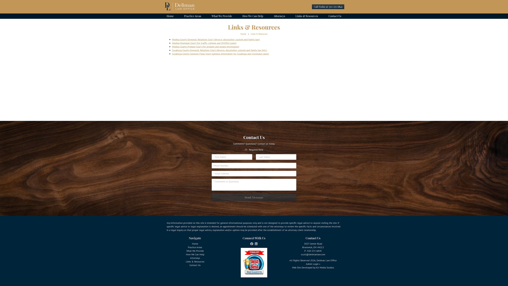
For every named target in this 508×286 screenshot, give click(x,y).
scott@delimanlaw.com (313, 254)
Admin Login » (313, 263)
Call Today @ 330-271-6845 (328, 6)
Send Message (254, 197)
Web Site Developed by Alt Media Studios (313, 267)
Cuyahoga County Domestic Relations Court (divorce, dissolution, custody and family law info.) (219, 50)
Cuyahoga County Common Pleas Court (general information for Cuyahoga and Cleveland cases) (220, 53)
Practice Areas (192, 16)
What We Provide (222, 16)
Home (170, 16)
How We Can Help (252, 16)
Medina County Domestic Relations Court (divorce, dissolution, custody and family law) (216, 39)
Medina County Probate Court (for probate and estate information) (205, 46)
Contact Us (334, 16)
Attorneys (279, 16)
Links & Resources (307, 16)
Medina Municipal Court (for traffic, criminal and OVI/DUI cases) (204, 43)
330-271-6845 (314, 250)
